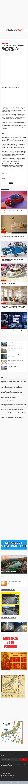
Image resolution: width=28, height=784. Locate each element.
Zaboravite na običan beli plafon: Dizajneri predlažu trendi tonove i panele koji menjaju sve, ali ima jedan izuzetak (14, 308)
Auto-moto (4, 207)
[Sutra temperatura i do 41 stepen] (4, 583)
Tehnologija (4, 327)
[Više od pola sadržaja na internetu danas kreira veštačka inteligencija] (14, 320)
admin (2, 573)
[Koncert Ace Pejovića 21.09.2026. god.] (4, 356)
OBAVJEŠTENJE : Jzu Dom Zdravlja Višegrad (17, 348)
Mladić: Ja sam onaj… (5, 377)
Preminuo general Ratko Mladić (7, 400)
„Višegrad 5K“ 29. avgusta (13, 366)
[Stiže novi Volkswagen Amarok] (14, 273)
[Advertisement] (14, 14)
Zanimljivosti (5, 43)
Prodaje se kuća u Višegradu (8, 571)
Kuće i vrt (3, 232)
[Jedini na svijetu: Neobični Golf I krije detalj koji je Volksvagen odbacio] (14, 248)
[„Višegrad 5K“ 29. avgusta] (4, 368)
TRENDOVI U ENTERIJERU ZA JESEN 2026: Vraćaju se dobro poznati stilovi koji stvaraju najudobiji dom (14, 235)
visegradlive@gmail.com (10, 775)
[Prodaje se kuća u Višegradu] (14, 564)
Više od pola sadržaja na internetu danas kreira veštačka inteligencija (13, 331)
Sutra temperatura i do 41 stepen (14, 581)
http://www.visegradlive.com (12, 777)
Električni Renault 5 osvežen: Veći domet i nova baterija (13, 211)
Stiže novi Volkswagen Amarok (9, 283)
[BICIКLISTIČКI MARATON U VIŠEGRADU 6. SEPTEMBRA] (4, 344)
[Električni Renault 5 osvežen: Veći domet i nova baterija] (14, 200)
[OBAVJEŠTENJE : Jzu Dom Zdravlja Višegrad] (4, 350)
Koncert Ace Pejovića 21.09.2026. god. (16, 354)
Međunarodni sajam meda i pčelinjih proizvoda (15, 361)
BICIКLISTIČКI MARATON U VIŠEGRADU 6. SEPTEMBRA (16, 343)
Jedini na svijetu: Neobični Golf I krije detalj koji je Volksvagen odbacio (13, 260)
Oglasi (3, 569)
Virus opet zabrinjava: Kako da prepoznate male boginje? (12, 409)
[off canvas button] (1, 30)
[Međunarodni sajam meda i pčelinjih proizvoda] (4, 362)
